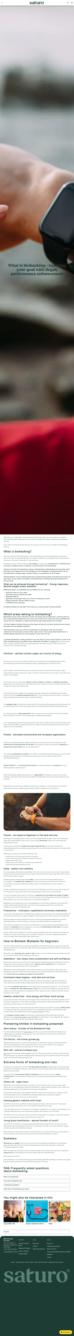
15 (36, 1096)
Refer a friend (51, 1249)
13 (58, 990)
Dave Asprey (28, 1032)
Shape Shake (23, 1254)
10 (48, 899)
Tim (5, 1042)
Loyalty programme (53, 1246)
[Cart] (72, 3)
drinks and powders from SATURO (25, 1017)
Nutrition (36, 1243)
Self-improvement (39, 1249)
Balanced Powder (25, 1248)
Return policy (30, 1262)
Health (35, 1246)
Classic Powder (24, 1251)
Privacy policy (20, 1262)
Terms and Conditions (41, 1262)
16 (43, 1116)
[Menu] (2, 3)
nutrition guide (37, 1011)
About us (50, 1243)
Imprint (13, 1262)
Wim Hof (6, 1053)
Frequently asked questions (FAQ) (58, 1252)
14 (35, 1003)
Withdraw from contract (56, 1262)
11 (43, 973)
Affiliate (49, 1254)
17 (51, 1131)
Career (49, 1257)
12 (62, 986)
